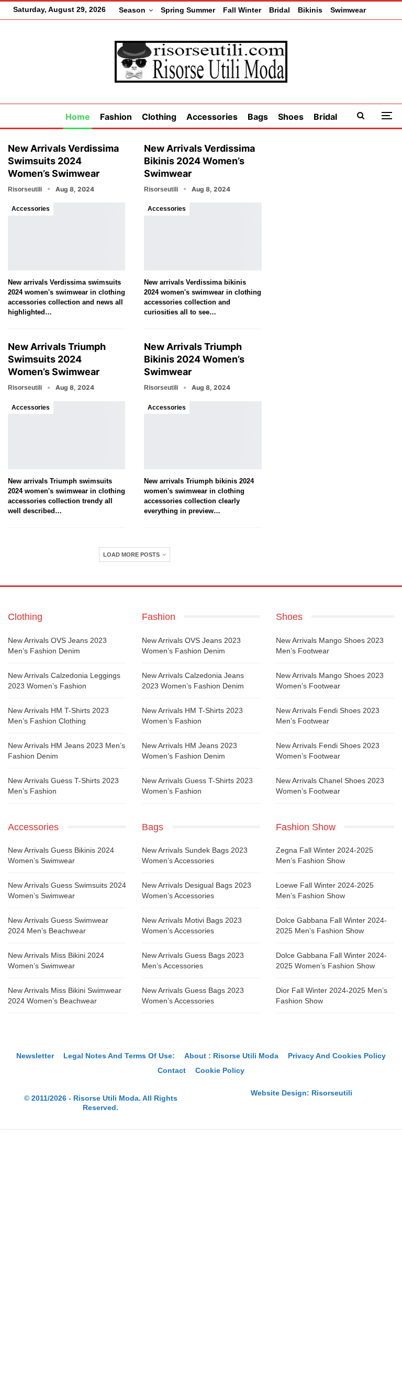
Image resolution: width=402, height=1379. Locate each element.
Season (132, 10)
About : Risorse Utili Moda (231, 1056)
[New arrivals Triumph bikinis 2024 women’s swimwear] (202, 435)
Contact (172, 1070)
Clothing (159, 116)
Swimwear (348, 10)
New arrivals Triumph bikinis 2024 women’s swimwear (194, 359)
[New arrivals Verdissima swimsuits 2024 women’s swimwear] (66, 236)
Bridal (279, 10)
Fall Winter (242, 10)
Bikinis (310, 10)
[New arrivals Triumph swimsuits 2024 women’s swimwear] (66, 435)
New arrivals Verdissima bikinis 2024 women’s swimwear (199, 161)
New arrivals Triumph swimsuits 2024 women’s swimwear (57, 359)
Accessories (212, 116)
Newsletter (35, 1056)
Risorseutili (331, 1093)
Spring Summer (188, 10)
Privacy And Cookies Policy (337, 1056)
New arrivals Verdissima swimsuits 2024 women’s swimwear (63, 161)
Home (77, 116)
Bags (258, 116)
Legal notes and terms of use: (119, 1056)
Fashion (116, 116)
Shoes (291, 116)
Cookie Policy (219, 1070)
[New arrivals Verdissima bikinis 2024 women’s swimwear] (202, 236)
